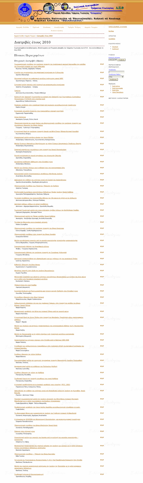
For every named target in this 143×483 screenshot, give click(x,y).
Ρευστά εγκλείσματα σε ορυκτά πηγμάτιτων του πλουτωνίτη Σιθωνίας (37, 155)
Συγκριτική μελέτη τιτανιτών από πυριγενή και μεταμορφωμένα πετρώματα (39, 84)
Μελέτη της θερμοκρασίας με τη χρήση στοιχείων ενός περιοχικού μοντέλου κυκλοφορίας (44, 334)
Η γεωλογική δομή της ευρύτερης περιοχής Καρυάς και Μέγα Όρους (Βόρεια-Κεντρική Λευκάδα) (46, 131)
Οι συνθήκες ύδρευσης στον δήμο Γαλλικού (29, 297)
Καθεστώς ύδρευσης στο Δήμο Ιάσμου (27, 264)
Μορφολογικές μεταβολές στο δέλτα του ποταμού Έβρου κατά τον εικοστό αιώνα (41, 311)
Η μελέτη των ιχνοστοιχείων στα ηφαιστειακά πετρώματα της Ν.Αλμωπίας (39, 72)
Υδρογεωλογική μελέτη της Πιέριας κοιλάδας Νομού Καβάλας (34, 216)
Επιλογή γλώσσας (114, 57)
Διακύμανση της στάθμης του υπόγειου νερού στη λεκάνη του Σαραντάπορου (40, 180)
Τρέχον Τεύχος (74, 27)
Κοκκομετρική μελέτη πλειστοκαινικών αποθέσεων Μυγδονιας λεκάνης (38, 174)
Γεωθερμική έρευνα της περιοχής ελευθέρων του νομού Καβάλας (36, 378)
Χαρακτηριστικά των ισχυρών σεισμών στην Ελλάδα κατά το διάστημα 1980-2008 (41, 340)
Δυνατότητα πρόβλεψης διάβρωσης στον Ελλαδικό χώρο (33, 162)
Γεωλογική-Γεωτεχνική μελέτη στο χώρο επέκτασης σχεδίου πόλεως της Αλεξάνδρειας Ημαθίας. (46, 210)
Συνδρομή (115, 49)
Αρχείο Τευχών (91, 27)
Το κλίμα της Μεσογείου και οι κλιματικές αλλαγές (30, 222)
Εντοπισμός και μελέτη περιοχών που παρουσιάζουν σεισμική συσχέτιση (39, 111)
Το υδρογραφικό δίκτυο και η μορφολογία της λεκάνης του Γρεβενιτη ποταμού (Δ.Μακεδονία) (45, 413)
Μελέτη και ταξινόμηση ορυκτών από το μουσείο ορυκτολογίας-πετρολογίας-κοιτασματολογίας (46, 240)
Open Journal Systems (118, 27)
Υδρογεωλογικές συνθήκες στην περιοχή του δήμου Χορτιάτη (35, 234)
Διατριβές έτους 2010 (45, 36)
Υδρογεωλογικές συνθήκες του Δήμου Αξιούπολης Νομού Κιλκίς (35, 425)
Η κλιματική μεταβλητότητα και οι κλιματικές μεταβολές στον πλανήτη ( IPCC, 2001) (42, 384)
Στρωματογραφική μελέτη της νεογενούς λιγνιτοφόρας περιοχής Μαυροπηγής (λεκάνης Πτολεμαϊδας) (48, 360)
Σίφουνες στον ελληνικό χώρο (24, 431)
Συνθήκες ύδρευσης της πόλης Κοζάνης (27, 354)
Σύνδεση (47, 27)
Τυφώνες (17, 90)
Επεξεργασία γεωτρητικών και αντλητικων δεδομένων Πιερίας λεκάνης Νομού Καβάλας (43, 192)
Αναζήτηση (59, 27)
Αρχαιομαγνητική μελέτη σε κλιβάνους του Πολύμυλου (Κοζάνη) (35, 366)
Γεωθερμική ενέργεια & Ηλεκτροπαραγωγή (28, 474)
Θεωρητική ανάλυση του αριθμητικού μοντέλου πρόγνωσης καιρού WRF (38, 78)
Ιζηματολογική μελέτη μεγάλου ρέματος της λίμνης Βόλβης (33, 137)
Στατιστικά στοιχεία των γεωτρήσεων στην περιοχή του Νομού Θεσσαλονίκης (40, 149)
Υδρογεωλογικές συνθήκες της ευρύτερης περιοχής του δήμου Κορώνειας (39, 228)
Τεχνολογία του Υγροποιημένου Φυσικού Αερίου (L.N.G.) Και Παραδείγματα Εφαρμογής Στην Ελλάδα (48, 460)
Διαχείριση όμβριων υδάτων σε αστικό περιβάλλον (31, 204)
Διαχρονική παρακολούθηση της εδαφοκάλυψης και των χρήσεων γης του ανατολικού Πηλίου (45, 258)
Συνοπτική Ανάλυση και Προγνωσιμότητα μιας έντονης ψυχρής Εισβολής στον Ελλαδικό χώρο (46, 291)
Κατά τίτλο (115, 90)
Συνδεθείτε (112, 39)
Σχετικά (36, 27)
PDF (102, 64)
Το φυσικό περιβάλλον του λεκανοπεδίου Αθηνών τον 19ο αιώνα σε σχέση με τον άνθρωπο (45, 198)
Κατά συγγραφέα (117, 88)
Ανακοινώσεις (57, 30)
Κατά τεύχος (116, 86)
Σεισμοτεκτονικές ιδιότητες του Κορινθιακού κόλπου (31, 246)
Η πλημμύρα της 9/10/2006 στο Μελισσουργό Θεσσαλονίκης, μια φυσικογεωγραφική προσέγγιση (47, 419)
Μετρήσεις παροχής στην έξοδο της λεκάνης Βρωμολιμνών (34, 270)
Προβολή (115, 46)
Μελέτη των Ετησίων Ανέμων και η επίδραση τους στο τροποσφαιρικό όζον (39, 168)
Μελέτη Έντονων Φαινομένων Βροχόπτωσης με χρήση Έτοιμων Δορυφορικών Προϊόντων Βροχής (47, 143)
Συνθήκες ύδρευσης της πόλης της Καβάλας (29, 372)
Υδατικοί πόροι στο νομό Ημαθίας (25, 285)
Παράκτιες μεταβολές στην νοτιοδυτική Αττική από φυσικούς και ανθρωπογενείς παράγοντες (45, 105)
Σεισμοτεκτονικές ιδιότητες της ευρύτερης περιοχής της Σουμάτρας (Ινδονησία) (40, 252)
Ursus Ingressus (20, 117)
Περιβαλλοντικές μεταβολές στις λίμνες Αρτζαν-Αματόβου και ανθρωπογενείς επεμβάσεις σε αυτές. (47, 407)
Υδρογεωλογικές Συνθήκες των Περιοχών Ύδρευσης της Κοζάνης (36, 186)
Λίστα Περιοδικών (117, 92)
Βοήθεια (111, 31)
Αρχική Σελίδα (22, 27)
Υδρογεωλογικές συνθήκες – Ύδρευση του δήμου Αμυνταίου (34, 454)
